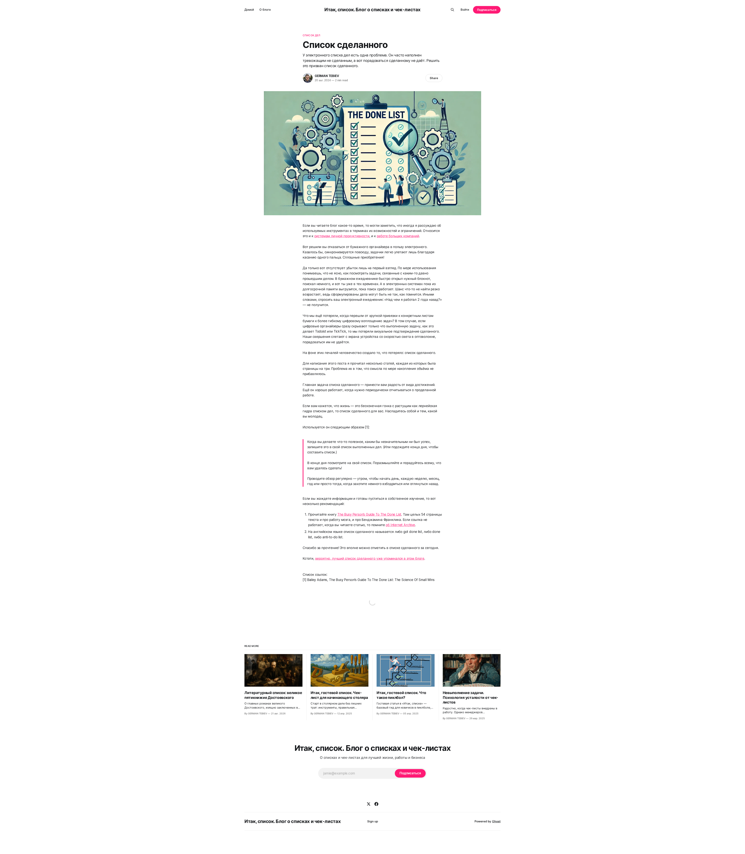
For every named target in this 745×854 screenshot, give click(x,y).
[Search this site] (452, 10)
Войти (465, 9)
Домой (249, 9)
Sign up (372, 821)
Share (434, 78)
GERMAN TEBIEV (327, 76)
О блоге (265, 9)
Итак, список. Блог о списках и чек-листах (372, 9)
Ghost (496, 821)
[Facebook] (376, 804)
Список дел (311, 35)
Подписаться (486, 10)
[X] (369, 804)
